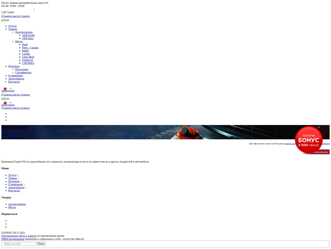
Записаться (7, 90)
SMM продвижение (12, 238)
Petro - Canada (30, 47)
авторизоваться (293, 143)
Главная (13, 134)
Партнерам (21, 69)
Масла (19, 41)
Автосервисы (16, 78)
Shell (25, 44)
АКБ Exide (28, 35)
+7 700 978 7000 (24, 12)
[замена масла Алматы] (15, 16)
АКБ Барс (28, 38)
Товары (12, 29)
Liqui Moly (28, 56)
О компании (15, 75)
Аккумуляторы (24, 32)
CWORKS (28, 63)
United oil (27, 60)
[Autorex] (15, 107)
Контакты (14, 81)
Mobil (25, 50)
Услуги (12, 25)
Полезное (13, 66)
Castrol (26, 53)
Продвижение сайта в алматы (18, 235)
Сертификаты (23, 72)
